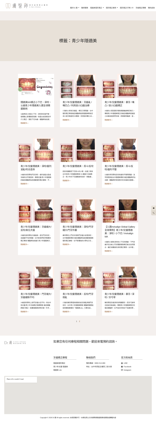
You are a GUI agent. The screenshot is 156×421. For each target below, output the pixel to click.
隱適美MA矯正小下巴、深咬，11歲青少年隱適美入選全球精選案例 (36, 105)
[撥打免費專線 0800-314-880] (153, 212)
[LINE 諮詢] (153, 208)
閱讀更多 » (24, 123)
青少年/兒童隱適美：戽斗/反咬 (78, 166)
